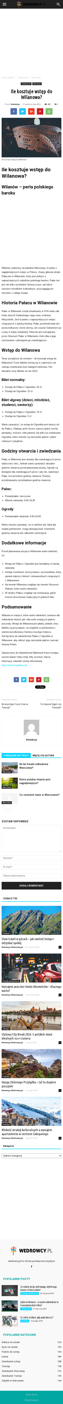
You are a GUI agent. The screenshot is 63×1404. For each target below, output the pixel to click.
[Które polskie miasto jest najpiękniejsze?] (10, 783)
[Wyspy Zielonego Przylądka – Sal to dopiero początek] (31, 1063)
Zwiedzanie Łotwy (11, 1361)
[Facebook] (31, 1266)
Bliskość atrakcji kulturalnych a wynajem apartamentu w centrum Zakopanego (27, 1132)
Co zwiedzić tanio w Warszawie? (39, 794)
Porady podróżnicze (11, 981)
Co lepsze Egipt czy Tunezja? (51, 706)
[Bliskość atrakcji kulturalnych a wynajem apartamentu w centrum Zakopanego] (31, 1111)
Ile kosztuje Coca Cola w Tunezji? (15, 706)
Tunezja (6, 1366)
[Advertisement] (31, 41)
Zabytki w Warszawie (13, 1380)
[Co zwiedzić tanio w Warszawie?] (10, 798)
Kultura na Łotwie (11, 1342)
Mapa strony (31, 1394)
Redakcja (15, 104)
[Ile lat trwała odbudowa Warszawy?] (10, 767)
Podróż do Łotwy (11, 1351)
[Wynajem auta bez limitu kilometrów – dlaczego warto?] (31, 968)
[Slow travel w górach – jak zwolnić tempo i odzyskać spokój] (31, 920)
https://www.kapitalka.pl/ (14, 665)
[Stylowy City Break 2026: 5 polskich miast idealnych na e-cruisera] (31, 1015)
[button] (58, 4)
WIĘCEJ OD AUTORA (43, 755)
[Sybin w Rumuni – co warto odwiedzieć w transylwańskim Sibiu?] (10, 1305)
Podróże (6, 933)
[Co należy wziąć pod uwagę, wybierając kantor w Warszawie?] (10, 1290)
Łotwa (5, 1356)
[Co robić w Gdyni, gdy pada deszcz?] (10, 1321)
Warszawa (37, 84)
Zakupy (6, 1029)
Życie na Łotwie (10, 1346)
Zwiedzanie (26, 84)
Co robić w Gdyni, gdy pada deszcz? (36, 1317)
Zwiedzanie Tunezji (12, 1375)
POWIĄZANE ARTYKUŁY (16, 755)
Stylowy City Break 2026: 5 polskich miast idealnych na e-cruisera (27, 1036)
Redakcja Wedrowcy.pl (12, 947)
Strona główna (8, 77)
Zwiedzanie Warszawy (13, 1370)
